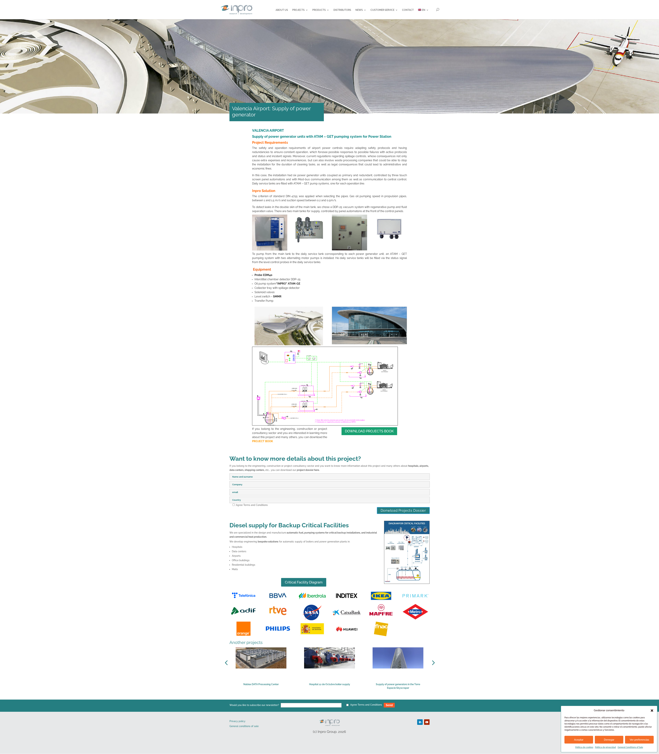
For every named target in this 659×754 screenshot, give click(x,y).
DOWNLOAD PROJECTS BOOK (369, 431)
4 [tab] (325, 697)
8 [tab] (346, 697)
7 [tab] (341, 697)
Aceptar (578, 739)
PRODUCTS (319, 10)
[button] (652, 710)
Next (432, 663)
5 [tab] (330, 697)
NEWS (359, 10)
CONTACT (408, 10)
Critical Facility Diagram (303, 582)
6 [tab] (336, 697)
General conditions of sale (244, 726)
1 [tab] (310, 697)
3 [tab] (320, 697)
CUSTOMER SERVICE (382, 10)
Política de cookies (584, 747)
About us (282, 10)
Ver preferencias (639, 739)
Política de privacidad (605, 747)
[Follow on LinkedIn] (420, 722)
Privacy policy (237, 721)
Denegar (609, 739)
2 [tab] (315, 697)
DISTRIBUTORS (342, 10)
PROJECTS (298, 10)
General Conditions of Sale (630, 747)
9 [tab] (351, 697)
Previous (227, 663)
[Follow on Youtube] (427, 722)
